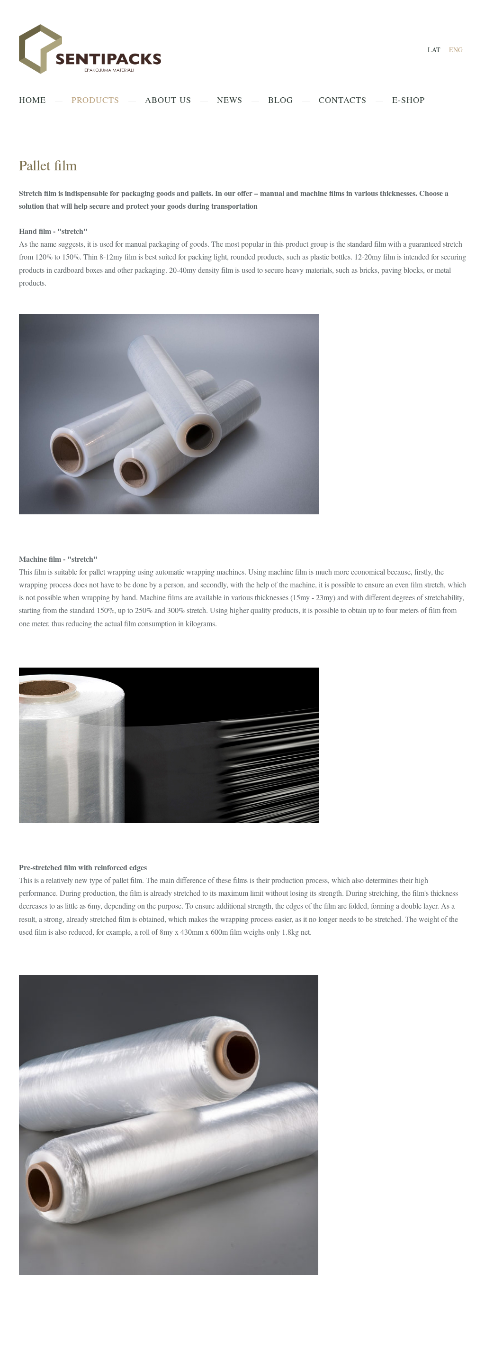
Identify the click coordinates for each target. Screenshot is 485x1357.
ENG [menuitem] (456, 49)
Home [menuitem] (32, 99)
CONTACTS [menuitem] (343, 99)
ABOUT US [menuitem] (168, 99)
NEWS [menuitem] (229, 99)
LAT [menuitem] (434, 49)
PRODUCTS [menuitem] (95, 99)
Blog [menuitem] (280, 99)
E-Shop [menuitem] (408, 99)
